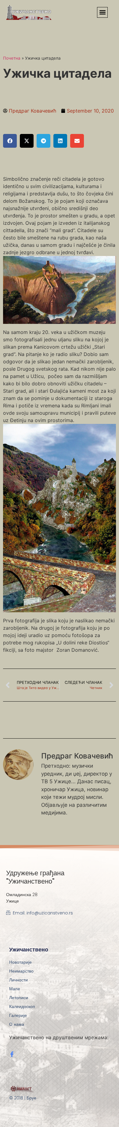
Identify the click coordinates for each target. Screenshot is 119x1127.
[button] (102, 12)
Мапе (14, 989)
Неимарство (21, 971)
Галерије (18, 1015)
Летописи (18, 998)
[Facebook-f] (12, 1054)
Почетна (11, 58)
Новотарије (20, 962)
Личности (18, 980)
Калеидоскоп (22, 1006)
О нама (16, 1024)
